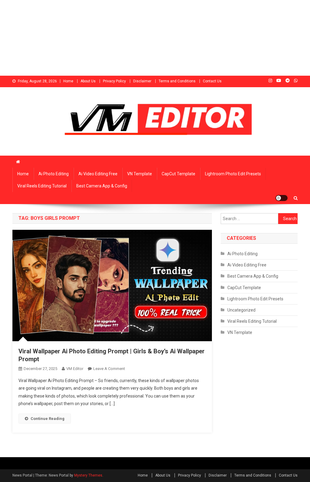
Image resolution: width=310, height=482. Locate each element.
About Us (88, 81)
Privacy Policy (114, 81)
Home (68, 81)
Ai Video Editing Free (97, 173)
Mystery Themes (88, 475)
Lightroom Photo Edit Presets (233, 173)
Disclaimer (142, 81)
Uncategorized (241, 310)
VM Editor (74, 368)
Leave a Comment (109, 368)
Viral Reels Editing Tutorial (42, 185)
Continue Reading (47, 418)
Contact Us (212, 81)
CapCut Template (178, 173)
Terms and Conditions (177, 81)
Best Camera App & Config (101, 185)
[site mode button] (281, 198)
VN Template (139, 173)
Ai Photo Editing (53, 173)
